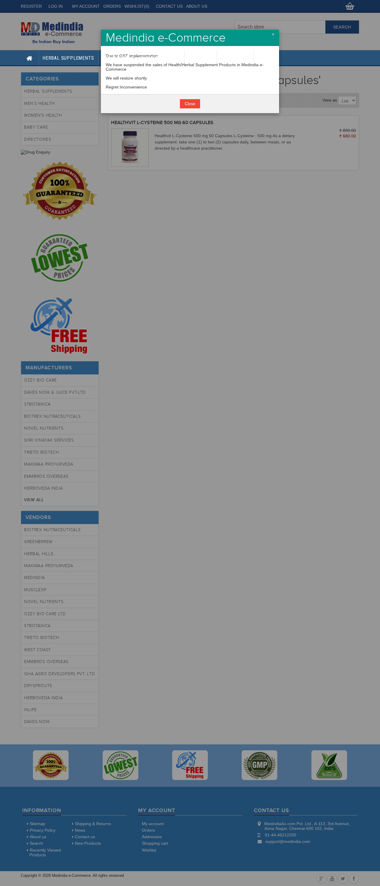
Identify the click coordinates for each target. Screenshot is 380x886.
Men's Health (118, 58)
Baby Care (201, 58)
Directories (235, 58)
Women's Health (161, 58)
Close (190, 104)
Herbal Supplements (68, 58)
